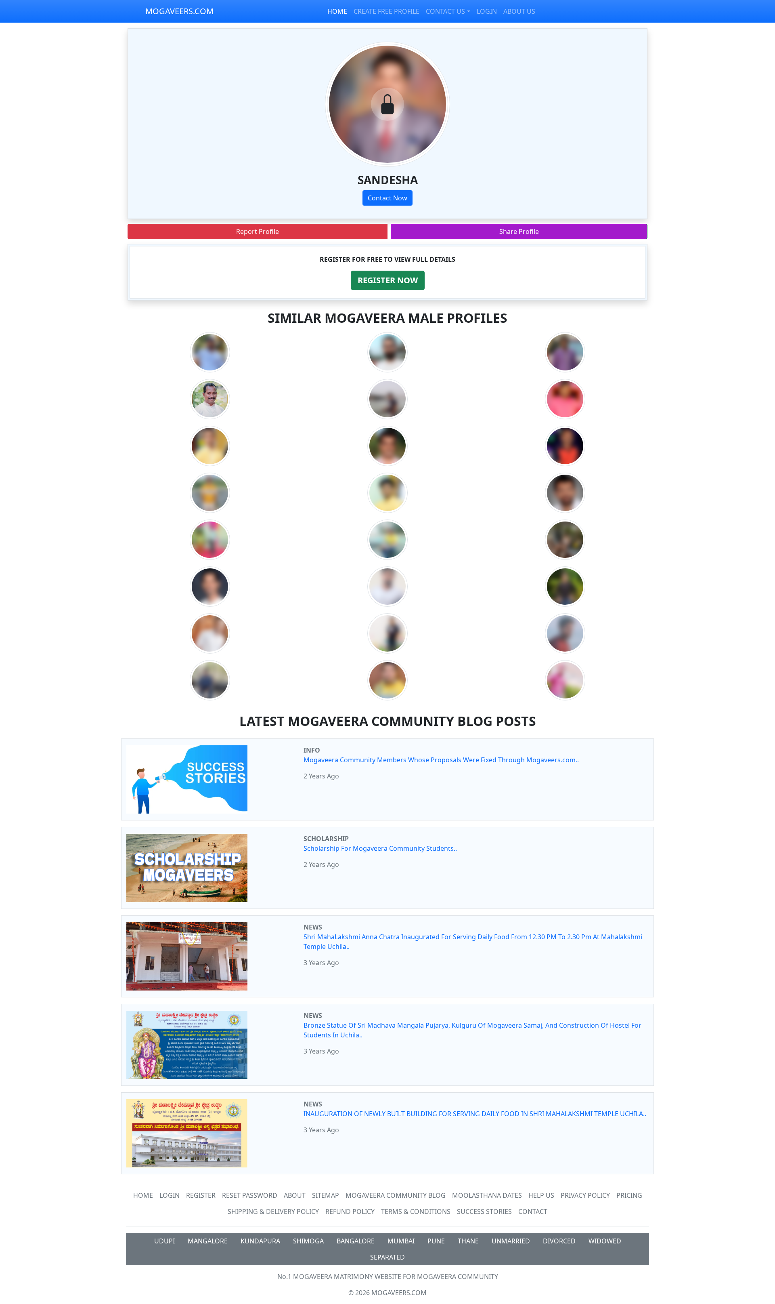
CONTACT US (445, 11)
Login (169, 1195)
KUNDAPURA (260, 1241)
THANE (468, 1241)
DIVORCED (559, 1241)
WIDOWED (605, 1241)
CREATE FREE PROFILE (386, 11)
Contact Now (387, 197)
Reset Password (249, 1195)
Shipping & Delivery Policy (273, 1211)
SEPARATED (387, 1257)
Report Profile (257, 231)
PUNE (436, 1241)
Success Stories (484, 1211)
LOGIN (487, 11)
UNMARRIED (511, 1241)
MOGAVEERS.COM (179, 11)
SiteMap (325, 1195)
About (295, 1195)
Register (201, 1195)
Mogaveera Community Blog (396, 1195)
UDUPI (164, 1241)
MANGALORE (208, 1241)
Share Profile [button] (519, 231)
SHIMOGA (308, 1241)
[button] (388, 280)
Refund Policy (350, 1211)
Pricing (629, 1195)
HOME (337, 11)
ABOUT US (519, 11)
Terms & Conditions (415, 1211)
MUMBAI (401, 1241)
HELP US (541, 1195)
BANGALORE (356, 1241)
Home (143, 1195)
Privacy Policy (585, 1195)
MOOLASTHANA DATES (487, 1195)
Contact (532, 1211)
